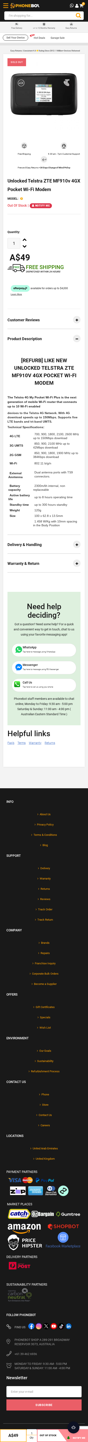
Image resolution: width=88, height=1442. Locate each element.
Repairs (45, 953)
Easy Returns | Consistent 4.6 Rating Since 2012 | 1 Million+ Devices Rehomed (45, 51)
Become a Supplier (45, 984)
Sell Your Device (15, 37)
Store (45, 1104)
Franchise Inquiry (45, 963)
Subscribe (44, 1405)
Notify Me (42, 205)
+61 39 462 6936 (26, 1354)
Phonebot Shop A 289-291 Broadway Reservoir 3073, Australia (42, 1342)
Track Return (45, 919)
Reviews (45, 899)
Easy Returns (71, 28)
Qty (32, 1437)
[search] (78, 15)
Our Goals (45, 1050)
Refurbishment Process (45, 1071)
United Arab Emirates (45, 1148)
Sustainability (45, 1061)
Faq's (10, 743)
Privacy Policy (45, 824)
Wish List (45, 1027)
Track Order (45, 909)
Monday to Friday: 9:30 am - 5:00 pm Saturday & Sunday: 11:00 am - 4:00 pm (42, 1366)
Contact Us (45, 1115)
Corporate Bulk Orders (45, 973)
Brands (45, 942)
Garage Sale (58, 37)
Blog (45, 845)
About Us (45, 814)
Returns (50, 743)
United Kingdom (45, 1158)
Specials (45, 1017)
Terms (22, 743)
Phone (45, 1094)
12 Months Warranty (44, 28)
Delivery (45, 868)
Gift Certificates (45, 1007)
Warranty (35, 743)
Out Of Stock (48, 1435)
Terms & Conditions (45, 834)
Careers (45, 1125)
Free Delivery (16, 28)
